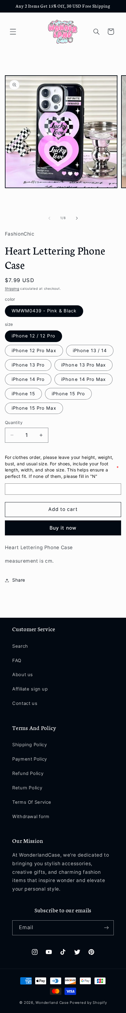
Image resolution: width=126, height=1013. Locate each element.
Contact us (24, 703)
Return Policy (27, 788)
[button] (13, 31)
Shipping (12, 289)
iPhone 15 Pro (68, 394)
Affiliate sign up (30, 689)
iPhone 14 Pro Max (83, 379)
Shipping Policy (29, 744)
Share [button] (18, 580)
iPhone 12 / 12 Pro (33, 336)
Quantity (14, 422)
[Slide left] (49, 218)
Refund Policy (27, 773)
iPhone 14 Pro (28, 379)
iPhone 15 (23, 394)
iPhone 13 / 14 (90, 350)
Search (20, 646)
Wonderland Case (52, 1002)
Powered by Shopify (88, 1002)
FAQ (16, 660)
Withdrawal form (30, 816)
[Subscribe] (106, 927)
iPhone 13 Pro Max (83, 365)
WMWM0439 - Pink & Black (44, 311)
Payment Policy (29, 759)
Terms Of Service (31, 802)
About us (22, 674)
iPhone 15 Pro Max (34, 408)
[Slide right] (76, 218)
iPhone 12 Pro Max (34, 350)
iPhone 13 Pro (28, 365)
